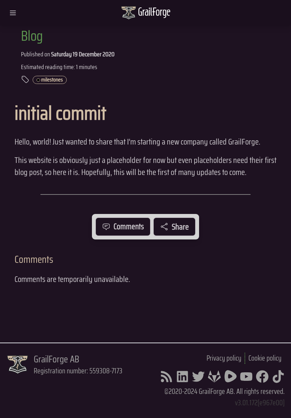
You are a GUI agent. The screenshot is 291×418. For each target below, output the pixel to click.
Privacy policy (224, 358)
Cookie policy (264, 358)
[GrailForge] (154, 12)
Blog (32, 36)
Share (180, 226)
